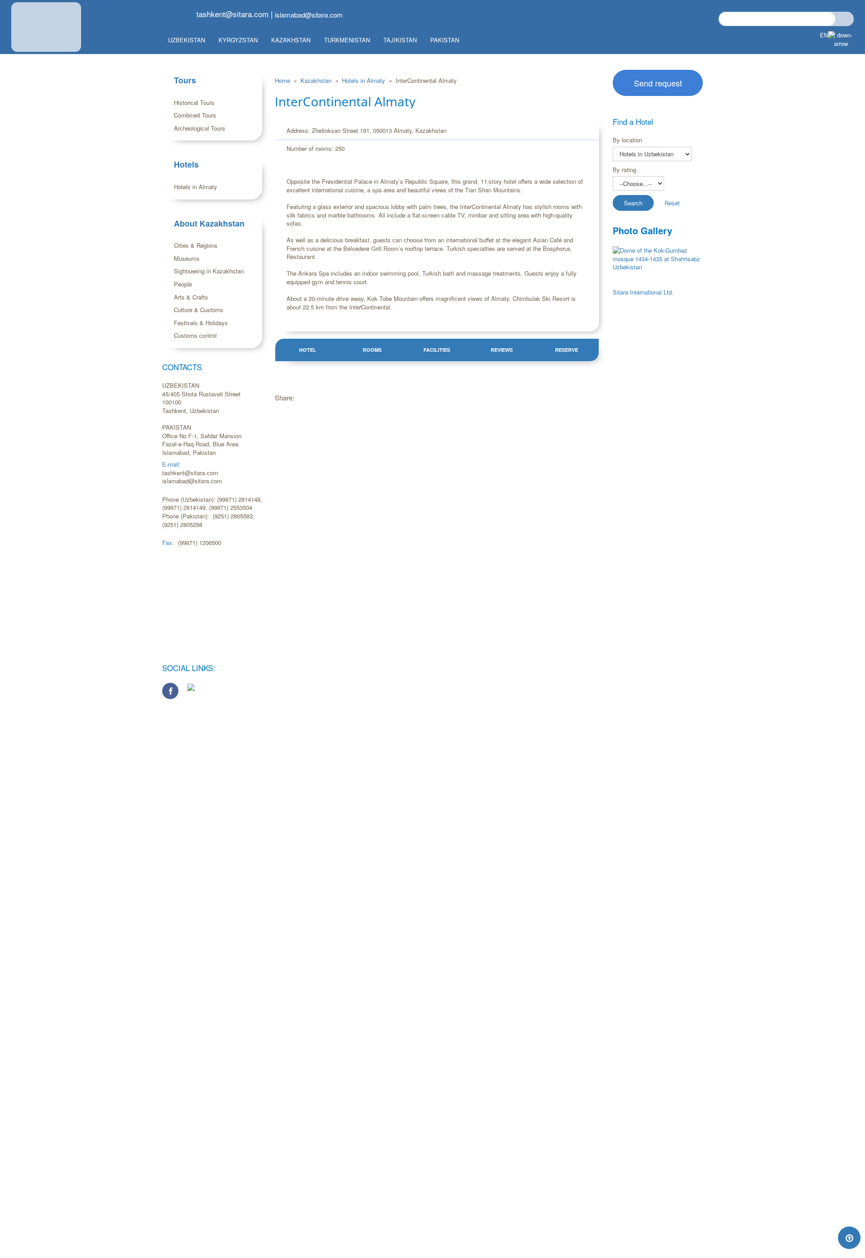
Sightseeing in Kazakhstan (209, 271)
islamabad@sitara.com (309, 14)
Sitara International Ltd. (643, 292)
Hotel (307, 349)
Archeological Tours (199, 128)
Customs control (195, 335)
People (183, 284)
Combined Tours (195, 115)
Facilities (436, 349)
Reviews (502, 349)
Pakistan (444, 40)
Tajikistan (400, 40)
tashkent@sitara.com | (234, 14)
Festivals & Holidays (201, 322)
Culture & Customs (198, 309)
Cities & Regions (196, 245)
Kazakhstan (290, 40)
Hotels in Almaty (195, 186)
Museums (187, 258)
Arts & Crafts (191, 297)
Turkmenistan (347, 40)
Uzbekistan (186, 40)
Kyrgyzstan (238, 40)
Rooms (372, 349)
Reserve (566, 349)
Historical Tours (194, 102)
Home (283, 80)
